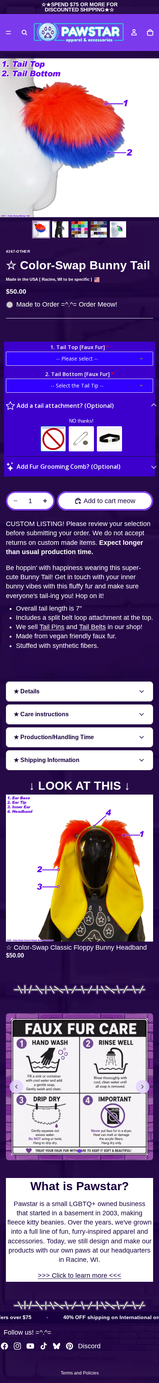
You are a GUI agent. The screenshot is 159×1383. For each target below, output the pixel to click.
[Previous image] (16, 1087)
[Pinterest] (69, 1346)
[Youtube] (30, 1346)
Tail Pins (52, 627)
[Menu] (8, 32)
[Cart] (150, 32)
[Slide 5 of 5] (118, 229)
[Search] (24, 32)
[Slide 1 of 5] (41, 229)
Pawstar (66, 1358)
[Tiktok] (43, 1346)
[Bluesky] (56, 1346)
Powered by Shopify (97, 1358)
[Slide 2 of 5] (60, 229)
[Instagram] (17, 1346)
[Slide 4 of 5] (99, 229)
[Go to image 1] (79, 1151)
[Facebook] (4, 1346)
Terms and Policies (80, 1373)
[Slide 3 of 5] (79, 229)
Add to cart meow (109, 501)
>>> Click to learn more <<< (79, 1275)
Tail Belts (92, 627)
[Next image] (142, 1087)
